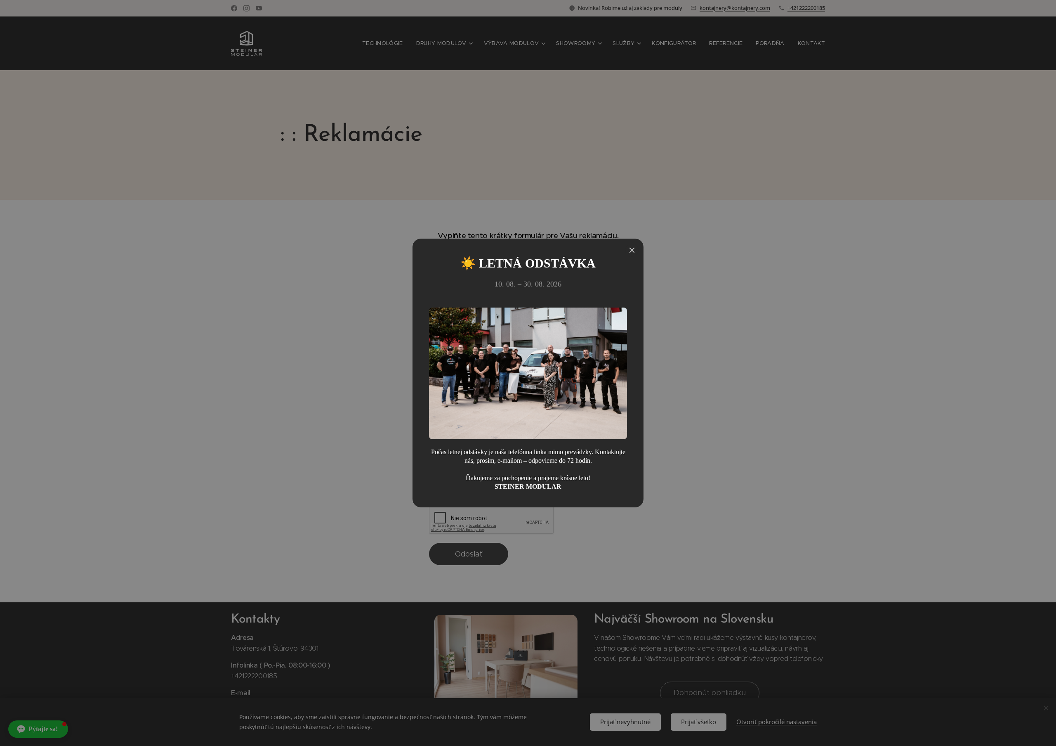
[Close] (632, 250)
